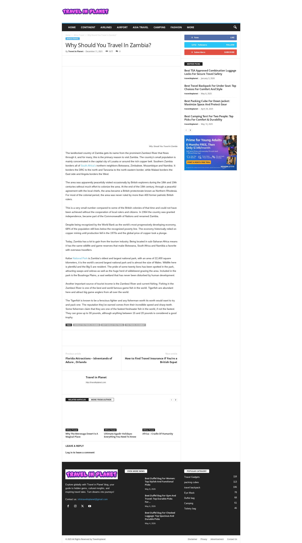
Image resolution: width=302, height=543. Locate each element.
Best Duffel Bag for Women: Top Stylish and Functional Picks (160, 481)
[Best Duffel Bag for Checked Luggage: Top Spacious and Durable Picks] (133, 517)
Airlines (106, 27)
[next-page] (175, 400)
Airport (122, 27)
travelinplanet (191, 78)
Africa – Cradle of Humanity (157, 433)
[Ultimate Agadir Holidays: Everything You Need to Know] (121, 418)
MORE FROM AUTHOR (101, 399)
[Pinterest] (85, 60)
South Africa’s (88, 165)
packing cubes (191, 482)
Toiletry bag (190, 508)
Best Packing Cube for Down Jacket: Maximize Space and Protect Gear (207, 102)
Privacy (204, 539)
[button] (235, 27)
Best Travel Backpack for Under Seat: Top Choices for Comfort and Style (210, 87)
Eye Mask (189, 492)
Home (72, 27)
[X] (77, 60)
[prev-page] (171, 400)
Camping (159, 27)
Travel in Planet (75, 51)
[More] (101, 60)
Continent (88, 27)
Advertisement (217, 539)
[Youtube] (90, 506)
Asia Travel (140, 27)
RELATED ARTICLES (77, 399)
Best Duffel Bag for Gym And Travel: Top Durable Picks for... (160, 498)
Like (232, 37)
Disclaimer (192, 539)
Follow (230, 44)
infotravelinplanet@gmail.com (93, 499)
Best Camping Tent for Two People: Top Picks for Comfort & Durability (208, 117)
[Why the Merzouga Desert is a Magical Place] (83, 418)
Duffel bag (189, 498)
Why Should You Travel (112, 325)
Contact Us (232, 539)
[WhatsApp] (93, 60)
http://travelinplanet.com (96, 382)
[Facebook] (69, 60)
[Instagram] (76, 506)
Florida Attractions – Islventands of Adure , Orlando (89, 360)
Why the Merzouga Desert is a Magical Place (82, 435)
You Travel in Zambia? (135, 325)
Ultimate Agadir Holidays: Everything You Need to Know (120, 435)
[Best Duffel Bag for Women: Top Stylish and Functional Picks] (133, 483)
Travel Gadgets (192, 477)
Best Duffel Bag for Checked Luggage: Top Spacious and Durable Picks (160, 516)
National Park (80, 258)
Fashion (176, 27)
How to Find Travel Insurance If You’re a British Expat (151, 360)
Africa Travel (79, 35)
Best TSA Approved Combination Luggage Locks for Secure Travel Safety (210, 72)
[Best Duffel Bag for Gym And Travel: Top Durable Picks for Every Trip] (133, 500)
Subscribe (229, 52)
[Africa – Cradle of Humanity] (159, 418)
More (190, 27)
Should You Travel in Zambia (86, 325)
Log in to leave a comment (80, 452)
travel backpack (192, 487)
